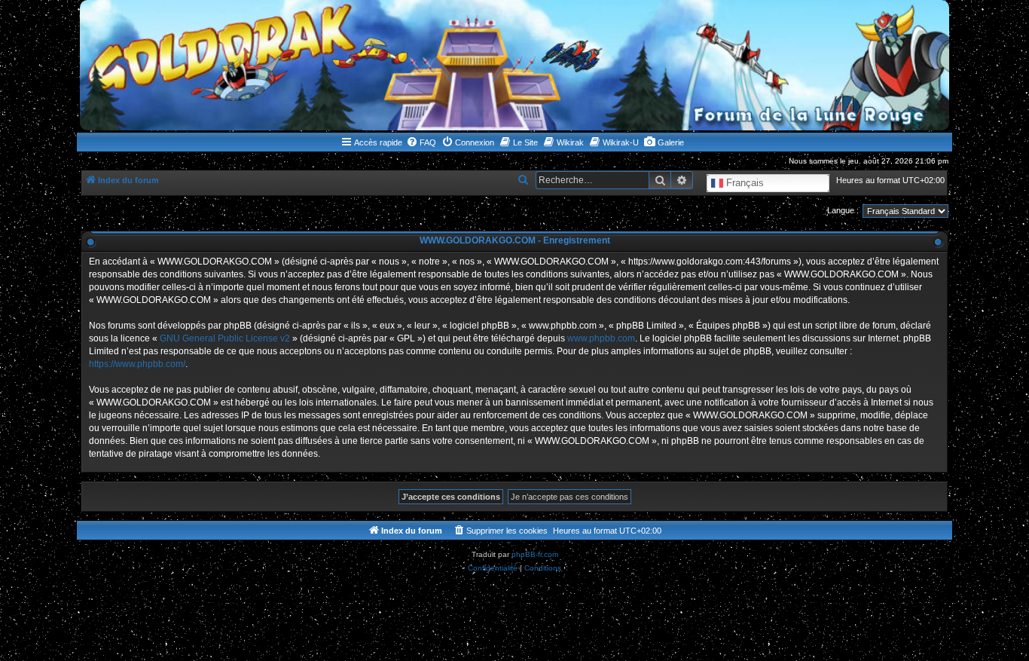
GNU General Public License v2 (225, 338)
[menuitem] (421, 142)
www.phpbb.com (601, 338)
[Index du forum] (514, 65)
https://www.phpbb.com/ (137, 364)
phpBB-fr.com (534, 554)
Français (743, 182)
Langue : (843, 210)
